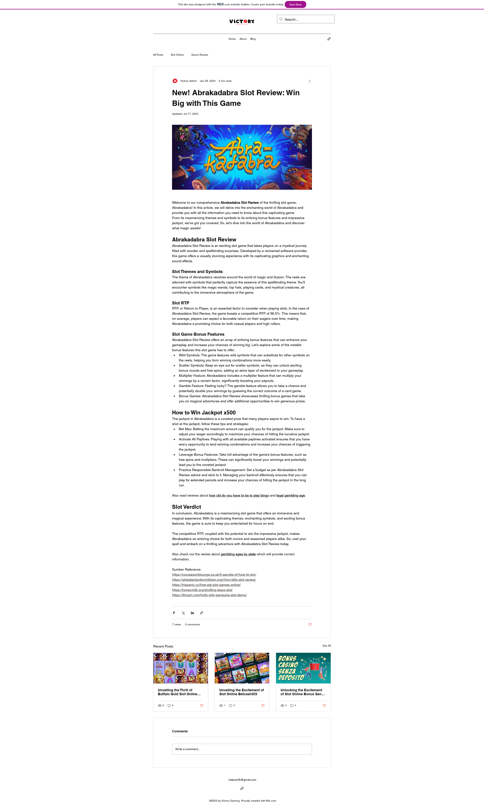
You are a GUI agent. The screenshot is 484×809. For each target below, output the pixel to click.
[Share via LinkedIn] (192, 613)
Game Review (199, 54)
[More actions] (309, 81)
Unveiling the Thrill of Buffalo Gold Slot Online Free (177, 692)
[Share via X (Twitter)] (183, 613)
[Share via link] (201, 613)
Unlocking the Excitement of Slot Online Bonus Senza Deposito (303, 692)
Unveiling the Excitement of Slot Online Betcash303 (241, 692)
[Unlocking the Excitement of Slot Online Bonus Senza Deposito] (303, 668)
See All (327, 645)
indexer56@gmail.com (242, 779)
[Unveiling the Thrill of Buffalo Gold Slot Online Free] (180, 668)
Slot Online (177, 54)
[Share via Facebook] (174, 613)
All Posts (158, 54)
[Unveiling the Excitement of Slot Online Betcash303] (242, 668)
